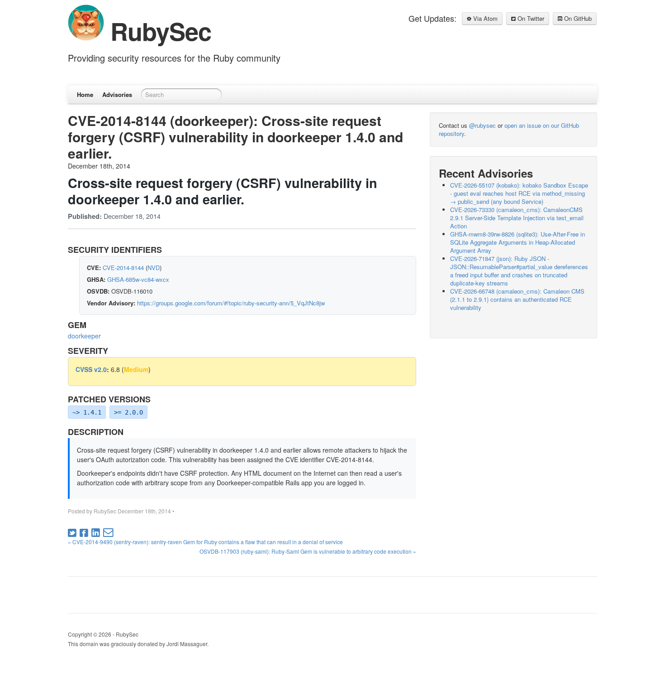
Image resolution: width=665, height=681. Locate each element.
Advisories (117, 94)
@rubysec (482, 125)
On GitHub (577, 18)
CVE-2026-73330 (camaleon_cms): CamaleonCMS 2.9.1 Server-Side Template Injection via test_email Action (517, 217)
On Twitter (530, 18)
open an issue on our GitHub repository (509, 129)
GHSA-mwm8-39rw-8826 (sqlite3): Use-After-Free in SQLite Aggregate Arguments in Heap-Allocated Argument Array (517, 242)
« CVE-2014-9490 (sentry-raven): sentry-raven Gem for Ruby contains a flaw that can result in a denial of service (205, 542)
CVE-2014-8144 (123, 267)
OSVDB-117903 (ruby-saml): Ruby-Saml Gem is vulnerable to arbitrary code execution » (308, 551)
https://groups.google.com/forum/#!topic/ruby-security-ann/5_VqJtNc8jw (231, 303)
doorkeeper (84, 335)
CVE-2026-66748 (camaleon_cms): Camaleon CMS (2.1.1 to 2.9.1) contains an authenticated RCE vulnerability (517, 299)
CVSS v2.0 (91, 369)
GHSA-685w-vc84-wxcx (138, 279)
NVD (153, 267)
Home (85, 94)
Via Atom (484, 18)
